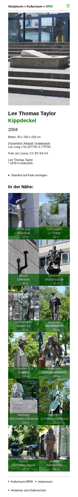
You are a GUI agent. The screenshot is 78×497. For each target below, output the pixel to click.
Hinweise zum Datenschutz (28, 490)
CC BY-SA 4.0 (39, 153)
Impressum (45, 481)
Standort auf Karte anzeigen (29, 175)
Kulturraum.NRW (22, 481)
